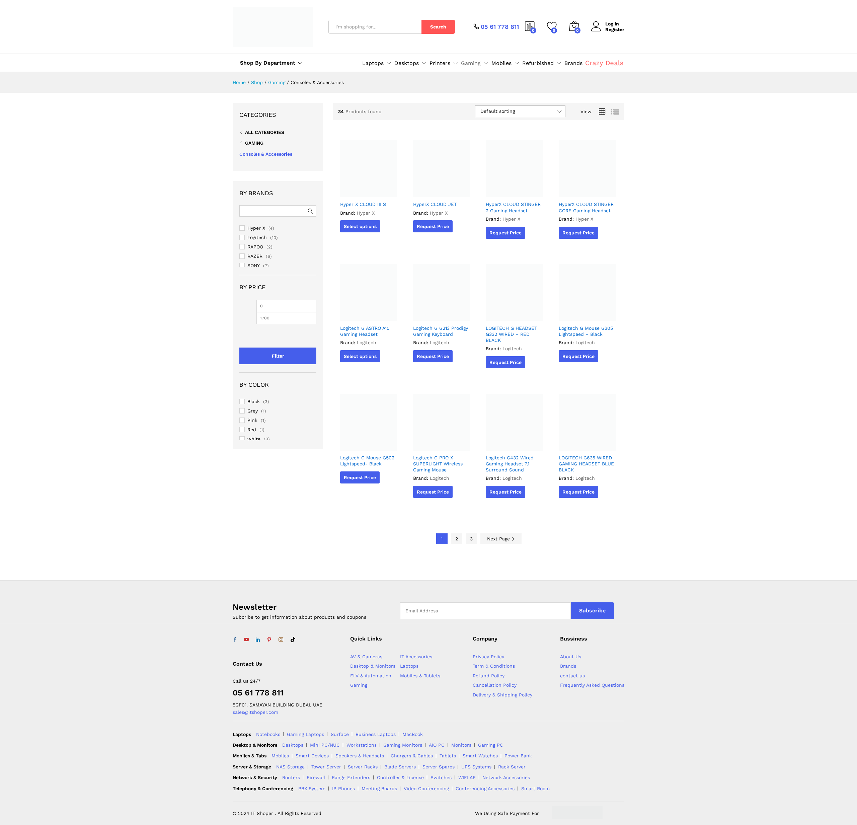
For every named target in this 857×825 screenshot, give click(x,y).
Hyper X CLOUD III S (363, 204)
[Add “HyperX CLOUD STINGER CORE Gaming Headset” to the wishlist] (586, 190)
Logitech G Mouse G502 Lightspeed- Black (367, 460)
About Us (570, 656)
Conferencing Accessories (485, 788)
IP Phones (343, 788)
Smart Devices (312, 755)
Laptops (409, 666)
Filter (278, 356)
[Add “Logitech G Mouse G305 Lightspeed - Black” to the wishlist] (586, 313)
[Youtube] (246, 640)
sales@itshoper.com (255, 712)
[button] (383, 190)
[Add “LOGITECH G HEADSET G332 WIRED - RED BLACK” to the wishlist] (513, 313)
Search (438, 26)
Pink (252, 420)
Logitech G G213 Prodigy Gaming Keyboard (440, 331)
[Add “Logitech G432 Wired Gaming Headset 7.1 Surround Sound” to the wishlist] (513, 443)
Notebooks (268, 734)
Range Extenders (351, 777)
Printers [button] (440, 63)
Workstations (361, 745)
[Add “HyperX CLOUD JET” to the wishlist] (440, 190)
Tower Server (326, 766)
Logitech (366, 342)
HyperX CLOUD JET (435, 204)
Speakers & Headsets (359, 755)
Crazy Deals (604, 62)
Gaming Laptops (305, 734)
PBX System (311, 788)
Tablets (448, 755)
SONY (253, 265)
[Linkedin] (257, 640)
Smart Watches (480, 755)
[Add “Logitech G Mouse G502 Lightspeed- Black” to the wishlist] (368, 443)
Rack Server (512, 766)
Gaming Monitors (402, 745)
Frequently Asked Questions (592, 685)
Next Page (499, 538)
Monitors (461, 745)
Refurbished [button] (538, 63)
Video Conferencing (426, 788)
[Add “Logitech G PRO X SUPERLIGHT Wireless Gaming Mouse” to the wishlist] (440, 443)
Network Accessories (506, 777)
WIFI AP (467, 777)
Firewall (316, 777)
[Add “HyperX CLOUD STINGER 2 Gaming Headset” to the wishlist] (513, 190)
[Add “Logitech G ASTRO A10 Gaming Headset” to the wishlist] (368, 313)
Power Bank (518, 755)
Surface (340, 734)
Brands (573, 63)
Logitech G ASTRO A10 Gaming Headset (365, 331)
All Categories (264, 132)
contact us (572, 675)
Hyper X (366, 213)
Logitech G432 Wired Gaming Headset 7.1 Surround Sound (510, 463)
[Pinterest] (269, 640)
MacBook (412, 734)
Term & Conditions (494, 666)
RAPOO (255, 246)
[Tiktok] (293, 639)
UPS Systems (476, 766)
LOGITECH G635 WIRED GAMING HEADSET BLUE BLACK (586, 463)
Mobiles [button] (501, 63)
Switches (441, 777)
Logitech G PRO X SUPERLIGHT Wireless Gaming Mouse (438, 463)
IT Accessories (416, 656)
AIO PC (437, 745)
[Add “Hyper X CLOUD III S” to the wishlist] (368, 190)
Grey (252, 411)
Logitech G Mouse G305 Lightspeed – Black (586, 331)
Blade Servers (400, 766)
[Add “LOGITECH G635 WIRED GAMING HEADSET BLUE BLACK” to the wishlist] (586, 443)
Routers (291, 777)
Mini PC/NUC (325, 745)
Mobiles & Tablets (420, 675)
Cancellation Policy (495, 685)
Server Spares (438, 766)
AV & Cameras (366, 656)
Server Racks (363, 766)
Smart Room (535, 788)
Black (253, 401)
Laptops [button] (373, 63)
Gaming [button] (471, 63)
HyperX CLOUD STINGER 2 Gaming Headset (513, 207)
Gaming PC (490, 745)
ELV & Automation (370, 675)
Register (614, 29)
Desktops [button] (406, 63)
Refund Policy (488, 675)
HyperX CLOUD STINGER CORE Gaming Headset (586, 207)
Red (251, 429)
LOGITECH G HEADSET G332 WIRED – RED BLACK (511, 334)
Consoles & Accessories (265, 154)
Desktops (292, 745)
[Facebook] (235, 640)
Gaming (254, 143)
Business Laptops (376, 734)
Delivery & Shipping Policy (502, 694)
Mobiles (280, 755)
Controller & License (400, 777)
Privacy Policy (488, 656)
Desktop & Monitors (372, 666)
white (253, 439)
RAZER (254, 256)
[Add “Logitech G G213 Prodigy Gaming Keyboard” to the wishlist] (440, 313)
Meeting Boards (379, 788)
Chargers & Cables (412, 755)
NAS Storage (290, 766)
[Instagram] (281, 639)
